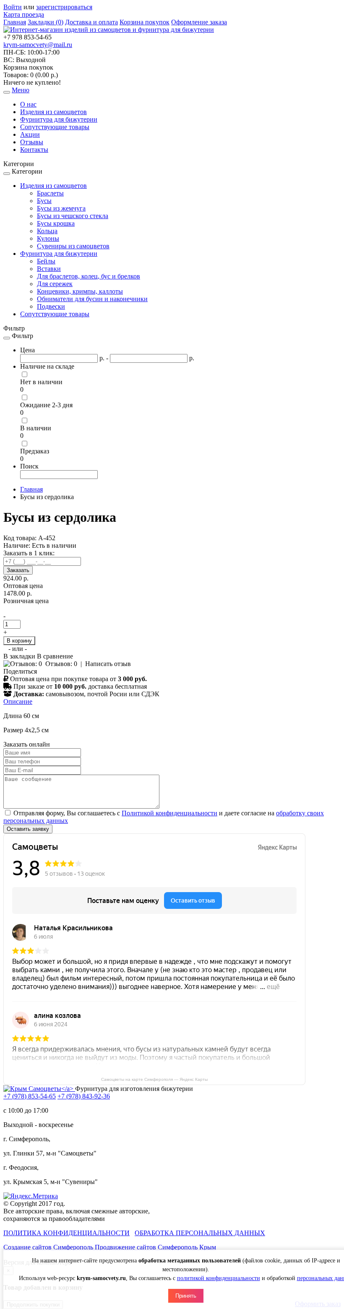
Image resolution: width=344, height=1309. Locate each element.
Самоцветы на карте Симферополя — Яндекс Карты (154, 1079)
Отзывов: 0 (61, 663)
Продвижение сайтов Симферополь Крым (155, 1247)
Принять (185, 1296)
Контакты (34, 149)
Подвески (51, 306)
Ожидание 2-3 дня (46, 405)
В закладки (20, 656)
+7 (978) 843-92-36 (83, 1096)
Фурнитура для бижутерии (58, 119)
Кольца (47, 230)
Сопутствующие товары (54, 126)
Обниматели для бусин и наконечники (92, 298)
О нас (28, 104)
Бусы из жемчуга (61, 208)
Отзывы (31, 142)
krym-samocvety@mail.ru (37, 44)
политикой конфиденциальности (218, 1278)
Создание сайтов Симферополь (49, 1247)
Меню (20, 90)
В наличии (35, 428)
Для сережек (55, 283)
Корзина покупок (144, 22)
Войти (12, 6)
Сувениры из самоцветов (73, 246)
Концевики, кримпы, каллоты (80, 291)
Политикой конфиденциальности (169, 813)
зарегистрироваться (64, 6)
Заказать (18, 570)
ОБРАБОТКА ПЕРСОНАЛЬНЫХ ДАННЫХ (200, 1232)
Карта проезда (23, 14)
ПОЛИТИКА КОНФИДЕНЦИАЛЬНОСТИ (66, 1232)
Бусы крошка (56, 223)
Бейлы (46, 261)
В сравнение (55, 656)
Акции (30, 134)
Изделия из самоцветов (53, 111)
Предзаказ (34, 451)
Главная (14, 22)
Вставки (49, 268)
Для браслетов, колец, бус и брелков (88, 276)
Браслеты (50, 193)
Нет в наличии (41, 381)
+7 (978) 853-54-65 (29, 1096)
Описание (17, 701)
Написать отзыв (108, 663)
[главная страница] (108, 29)
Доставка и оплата (91, 22)
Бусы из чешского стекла (72, 215)
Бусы (44, 200)
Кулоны (48, 238)
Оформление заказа (199, 22)
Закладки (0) (45, 22)
